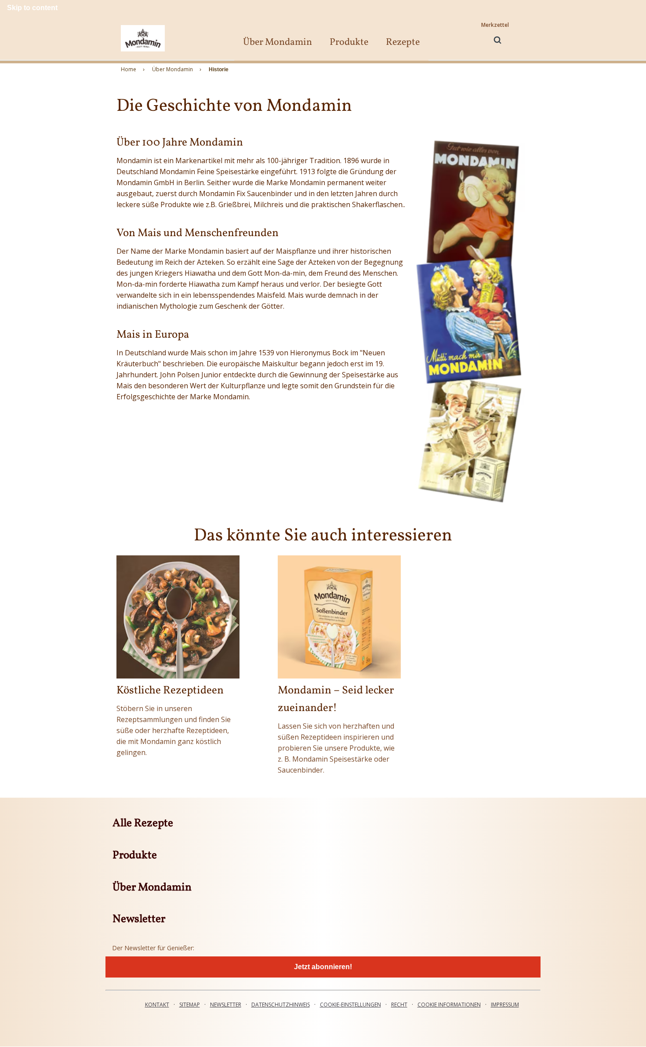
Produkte (349, 42)
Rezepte (403, 42)
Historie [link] (219, 69)
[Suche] (497, 40)
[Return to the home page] (142, 38)
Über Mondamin (277, 42)
